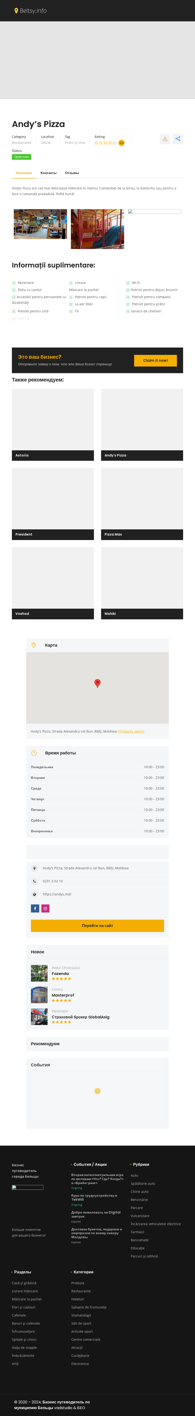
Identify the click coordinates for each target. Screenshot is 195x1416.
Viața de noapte (24, 1347)
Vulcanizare (140, 1216)
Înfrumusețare (23, 1331)
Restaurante (21, 142)
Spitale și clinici (24, 1339)
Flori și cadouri (23, 1307)
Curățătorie (80, 1355)
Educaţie (138, 1248)
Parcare (137, 1207)
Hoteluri (77, 1299)
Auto (134, 1175)
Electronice (80, 1363)
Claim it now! (155, 360)
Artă (15, 1363)
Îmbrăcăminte (23, 1355)
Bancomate (140, 1240)
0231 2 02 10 (53, 881)
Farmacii (137, 1232)
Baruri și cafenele (26, 1323)
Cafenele (19, 1315)
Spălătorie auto (143, 1183)
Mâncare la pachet (27, 1299)
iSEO (81, 1408)
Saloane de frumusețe (89, 1307)
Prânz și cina (75, 142)
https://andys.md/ (57, 894)
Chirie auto (139, 1191)
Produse (77, 1283)
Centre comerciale (85, 1339)
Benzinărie (139, 1199)
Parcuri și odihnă (144, 1256)
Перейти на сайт (97, 925)
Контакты (49, 172)
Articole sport (82, 1331)
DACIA (46, 142)
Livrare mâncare (25, 1291)
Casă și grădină (24, 1283)
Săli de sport (81, 1323)
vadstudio (63, 1408)
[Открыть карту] (131, 731)
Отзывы (72, 172)
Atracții (77, 1347)
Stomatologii (81, 1315)
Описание (24, 172)
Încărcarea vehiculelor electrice (156, 1224)
